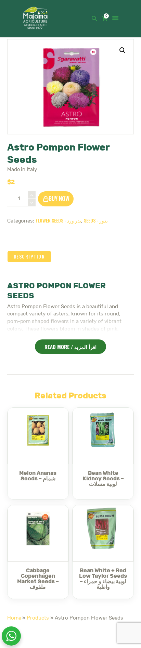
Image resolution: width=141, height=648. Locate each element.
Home (14, 618)
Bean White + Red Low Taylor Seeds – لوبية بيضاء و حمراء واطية (103, 579)
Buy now (59, 198)
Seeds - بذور (96, 220)
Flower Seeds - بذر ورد (58, 220)
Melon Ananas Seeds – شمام (37, 475)
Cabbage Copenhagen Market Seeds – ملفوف (38, 579)
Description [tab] (29, 256)
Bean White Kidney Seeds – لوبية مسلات (103, 478)
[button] (122, 50)
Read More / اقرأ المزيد (70, 346)
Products (38, 618)
